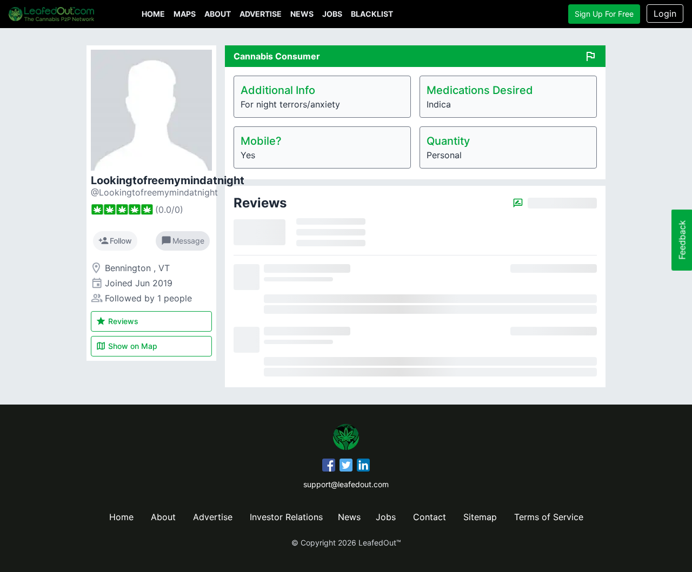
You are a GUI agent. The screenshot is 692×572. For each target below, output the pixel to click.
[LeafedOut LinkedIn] (363, 467)
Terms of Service (548, 517)
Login (665, 13)
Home (153, 13)
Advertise (260, 13)
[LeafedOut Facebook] (328, 467)
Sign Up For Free (604, 13)
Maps (185, 13)
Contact (429, 517)
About (217, 13)
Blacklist (372, 13)
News (302, 13)
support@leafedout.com (346, 484)
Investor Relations (286, 517)
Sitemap (480, 517)
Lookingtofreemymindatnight (167, 180)
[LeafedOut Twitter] (346, 467)
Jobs (332, 13)
